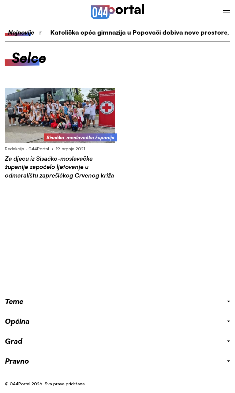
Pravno (17, 360)
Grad (13, 341)
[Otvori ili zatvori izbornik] (226, 11)
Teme (14, 301)
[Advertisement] (117, 238)
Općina (17, 321)
